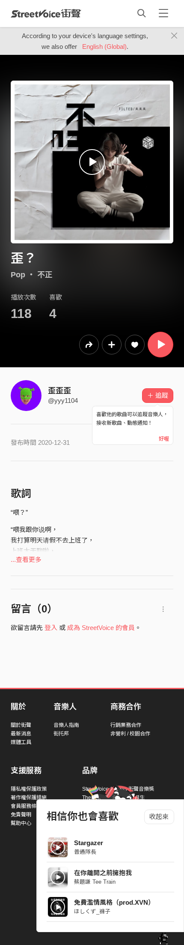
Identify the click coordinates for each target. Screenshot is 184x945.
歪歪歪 (59, 391)
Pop (18, 274)
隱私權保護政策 (29, 789)
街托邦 (61, 734)
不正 (45, 274)
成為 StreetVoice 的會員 (101, 627)
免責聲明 (21, 815)
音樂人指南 (66, 725)
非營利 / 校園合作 (130, 734)
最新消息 (21, 734)
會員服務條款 (26, 806)
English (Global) (104, 46)
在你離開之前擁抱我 (103, 872)
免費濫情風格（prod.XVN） (114, 902)
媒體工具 (21, 742)
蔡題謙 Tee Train (95, 882)
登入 (51, 627)
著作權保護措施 (29, 798)
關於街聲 (21, 725)
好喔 (164, 439)
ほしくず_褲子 (92, 911)
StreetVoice (46, 13)
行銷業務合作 (125, 725)
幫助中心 (21, 823)
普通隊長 (85, 852)
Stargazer (88, 842)
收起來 (159, 816)
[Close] (174, 36)
